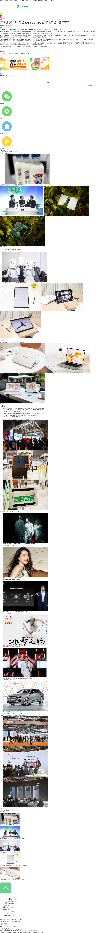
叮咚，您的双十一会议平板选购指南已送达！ (10, 249)
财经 (39, 0)
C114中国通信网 (7, 613)
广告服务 (16, 929)
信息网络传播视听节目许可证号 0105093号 (10, 924)
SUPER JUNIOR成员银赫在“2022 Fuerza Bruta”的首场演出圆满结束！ (19, 543)
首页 (1, 0)
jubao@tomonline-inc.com (38, 932)
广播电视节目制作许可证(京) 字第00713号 (10, 921)
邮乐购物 (7, 929)
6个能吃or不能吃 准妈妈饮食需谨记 (8, 151)
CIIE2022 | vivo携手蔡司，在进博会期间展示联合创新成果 (13, 715)
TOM (1, 251)
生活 (24, 0)
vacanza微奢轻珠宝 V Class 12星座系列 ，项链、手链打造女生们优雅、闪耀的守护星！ (23, 410)
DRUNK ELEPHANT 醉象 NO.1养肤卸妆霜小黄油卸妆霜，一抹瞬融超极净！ (21, 415)
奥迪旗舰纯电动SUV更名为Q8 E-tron (11, 711)
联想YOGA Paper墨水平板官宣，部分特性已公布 (16, 53)
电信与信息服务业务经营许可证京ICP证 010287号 (11, 919)
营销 (29, 0)
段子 (43, 0)
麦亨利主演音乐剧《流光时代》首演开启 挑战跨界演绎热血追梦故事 (19, 678)
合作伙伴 (11, 929)
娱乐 (10, 0)
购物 (51, 0)
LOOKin (7, 0)
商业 (34, 0)
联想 (8, 35)
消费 (46, 0)
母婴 (27, 0)
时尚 (17, 0)
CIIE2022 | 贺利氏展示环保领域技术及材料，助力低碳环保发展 (14, 419)
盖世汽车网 (5, 713)
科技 (53, 0)
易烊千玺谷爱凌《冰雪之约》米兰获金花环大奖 (14, 645)
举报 (1, 74)
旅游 (22, 0)
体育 (12, 0)
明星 (15, 0)
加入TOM (20, 929)
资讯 (3, 0)
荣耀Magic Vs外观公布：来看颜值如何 (12, 577)
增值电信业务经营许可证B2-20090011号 (9, 926)
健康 (41, 0)
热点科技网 (2, 511)
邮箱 (31, 0)
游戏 (19, 0)
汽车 (48, 0)
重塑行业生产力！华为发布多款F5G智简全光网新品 (15, 611)
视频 (36, 0)
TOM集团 (2, 929)
